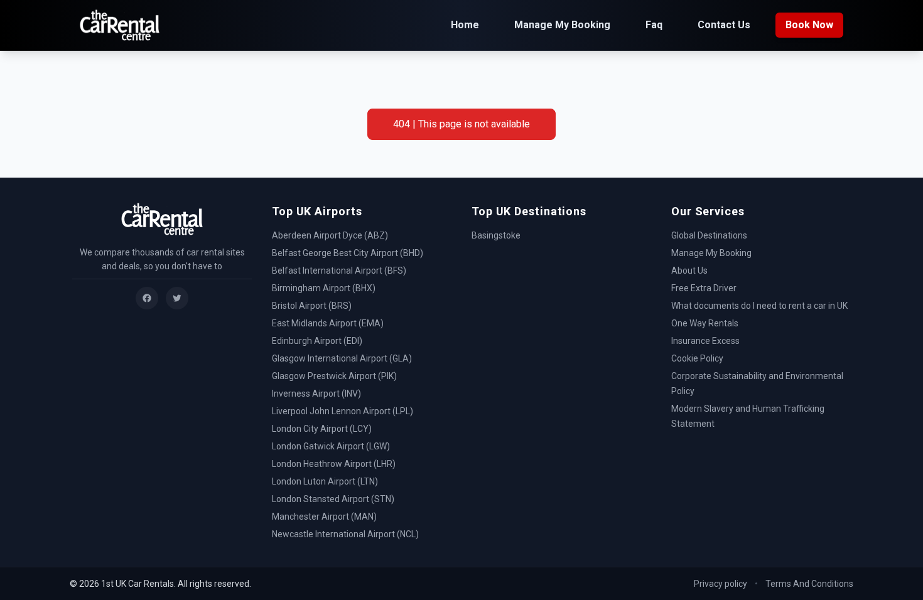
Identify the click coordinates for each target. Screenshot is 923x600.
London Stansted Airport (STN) (333, 499)
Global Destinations (709, 235)
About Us (689, 270)
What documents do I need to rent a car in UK (759, 306)
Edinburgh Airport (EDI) (317, 341)
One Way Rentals (704, 323)
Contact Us (724, 25)
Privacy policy (720, 584)
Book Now (809, 25)
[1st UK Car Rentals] (119, 25)
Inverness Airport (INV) (316, 393)
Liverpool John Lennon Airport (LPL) (342, 411)
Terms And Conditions (809, 584)
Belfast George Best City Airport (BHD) (347, 253)
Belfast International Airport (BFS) (339, 270)
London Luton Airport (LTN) (325, 481)
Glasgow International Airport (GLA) (342, 358)
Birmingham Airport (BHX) (323, 288)
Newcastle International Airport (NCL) (345, 534)
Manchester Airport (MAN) (324, 517)
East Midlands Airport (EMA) (328, 323)
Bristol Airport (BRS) (312, 306)
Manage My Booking (562, 25)
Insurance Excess (705, 341)
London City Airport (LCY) (322, 429)
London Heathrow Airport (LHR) (334, 464)
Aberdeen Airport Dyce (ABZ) (330, 235)
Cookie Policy (697, 358)
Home (465, 25)
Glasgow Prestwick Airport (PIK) (334, 376)
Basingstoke (496, 235)
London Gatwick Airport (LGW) (331, 446)
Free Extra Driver (704, 288)
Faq (653, 25)
